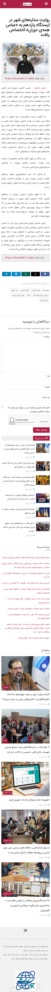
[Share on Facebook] (45, 274)
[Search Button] (4, 4)
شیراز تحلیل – (38, 88)
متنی (23, 283)
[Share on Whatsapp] (25, 274)
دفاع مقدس (25, 290)
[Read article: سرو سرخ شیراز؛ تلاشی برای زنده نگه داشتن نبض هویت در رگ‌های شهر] (43, 466)
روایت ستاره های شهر (40, 295)
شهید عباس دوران (18, 295)
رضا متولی (14, 290)
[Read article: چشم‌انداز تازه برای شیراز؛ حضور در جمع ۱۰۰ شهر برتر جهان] (43, 512)
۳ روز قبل (29, 457)
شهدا (28, 295)
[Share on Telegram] (16, 274)
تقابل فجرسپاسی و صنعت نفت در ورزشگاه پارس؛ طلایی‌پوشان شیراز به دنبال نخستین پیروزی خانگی (19, 481)
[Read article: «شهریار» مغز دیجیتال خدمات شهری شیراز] (25, 779)
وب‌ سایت (46, 397)
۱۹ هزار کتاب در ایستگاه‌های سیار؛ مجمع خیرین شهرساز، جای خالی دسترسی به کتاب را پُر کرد (19, 527)
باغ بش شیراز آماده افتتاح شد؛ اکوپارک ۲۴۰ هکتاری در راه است (26, 583)
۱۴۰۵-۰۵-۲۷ (43, 757)
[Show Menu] (46, 4)
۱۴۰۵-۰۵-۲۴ (43, 857)
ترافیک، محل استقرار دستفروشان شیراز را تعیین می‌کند (29, 608)
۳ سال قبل (46, 283)
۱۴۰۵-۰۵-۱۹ (43, 915)
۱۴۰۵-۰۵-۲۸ (43, 704)
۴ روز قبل (29, 517)
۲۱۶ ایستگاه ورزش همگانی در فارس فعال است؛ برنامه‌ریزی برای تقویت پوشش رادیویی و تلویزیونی (27, 905)
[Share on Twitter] (35, 274)
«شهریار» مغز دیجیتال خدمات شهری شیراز (34, 638)
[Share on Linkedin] (6, 274)
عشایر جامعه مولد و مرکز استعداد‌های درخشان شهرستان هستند (26, 557)
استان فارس (36, 290)
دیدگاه (46, 337)
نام (48, 376)
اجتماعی (6, 687)
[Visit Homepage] (25, 4)
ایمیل (47, 387)
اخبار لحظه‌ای (35, 283)
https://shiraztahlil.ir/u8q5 (19, 78)
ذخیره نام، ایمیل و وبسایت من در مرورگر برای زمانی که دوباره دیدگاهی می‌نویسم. (29, 409)
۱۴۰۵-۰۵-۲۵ (43, 804)
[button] (25, 930)
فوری (28, 283)
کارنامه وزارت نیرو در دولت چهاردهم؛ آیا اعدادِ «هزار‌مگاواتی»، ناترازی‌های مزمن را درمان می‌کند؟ (19, 449)
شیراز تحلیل (44, 300)
